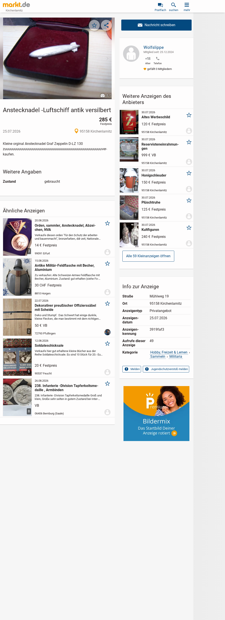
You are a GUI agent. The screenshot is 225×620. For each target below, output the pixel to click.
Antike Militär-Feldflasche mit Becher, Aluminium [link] (64, 267)
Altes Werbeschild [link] (156, 117)
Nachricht (156, 25)
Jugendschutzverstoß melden (169, 369)
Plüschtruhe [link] (151, 202)
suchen (173, 10)
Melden (135, 369)
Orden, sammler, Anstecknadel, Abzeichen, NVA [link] (65, 227)
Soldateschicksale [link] (49, 345)
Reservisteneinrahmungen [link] (160, 146)
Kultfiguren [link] (150, 230)
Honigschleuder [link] (154, 175)
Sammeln (157, 356)
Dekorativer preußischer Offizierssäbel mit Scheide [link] (65, 307)
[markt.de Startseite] (16, 4)
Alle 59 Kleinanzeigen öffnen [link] (148, 256)
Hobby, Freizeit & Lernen (168, 352)
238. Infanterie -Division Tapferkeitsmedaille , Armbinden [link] (66, 388)
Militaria (175, 356)
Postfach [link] (160, 10)
